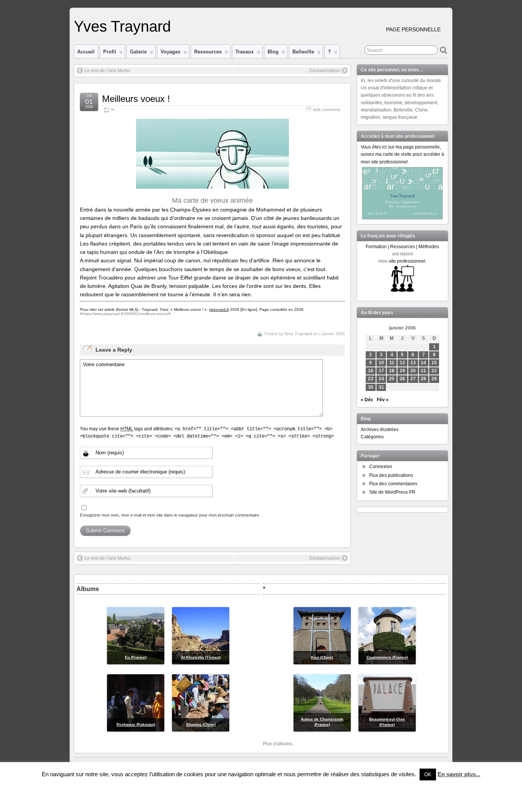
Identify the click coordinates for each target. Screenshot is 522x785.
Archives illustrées (380, 429)
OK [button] (427, 774)
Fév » (383, 399)
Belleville (303, 52)
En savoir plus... (459, 774)
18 (391, 370)
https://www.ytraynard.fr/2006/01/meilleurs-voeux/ (125, 314)
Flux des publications (391, 475)
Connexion (380, 466)
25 (391, 378)
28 (423, 378)
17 (381, 370)
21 (423, 370)
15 (434, 362)
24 (381, 378)
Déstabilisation (324, 70)
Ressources (208, 52)
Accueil (86, 52)
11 (391, 362)
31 (381, 387)
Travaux (244, 52)
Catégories (372, 436)
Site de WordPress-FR (392, 492)
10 (381, 362)
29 (434, 378)
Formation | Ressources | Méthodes (402, 246)
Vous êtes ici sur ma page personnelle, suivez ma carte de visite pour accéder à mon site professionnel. (402, 154)
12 (402, 362)
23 (370, 378)
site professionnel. (407, 261)
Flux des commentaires (393, 483)
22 (434, 370)
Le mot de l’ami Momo (107, 70)
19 (402, 370)
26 (402, 378)
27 (413, 378)
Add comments (327, 109)
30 (370, 387)
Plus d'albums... (279, 743)
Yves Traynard (122, 26)
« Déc (367, 399)
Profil (109, 52)
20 (413, 370)
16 (370, 370)
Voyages (170, 52)
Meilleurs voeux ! (136, 99)
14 (423, 362)
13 (413, 362)
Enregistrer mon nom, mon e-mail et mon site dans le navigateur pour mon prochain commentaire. (170, 515)
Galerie (138, 52)
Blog (273, 52)
